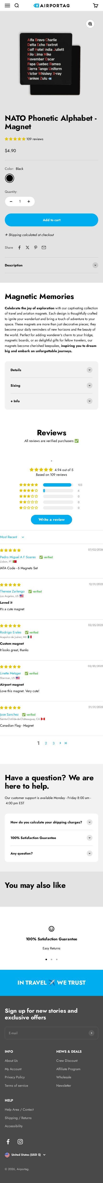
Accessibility (14, 1126)
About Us (11, 1060)
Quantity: (11, 191)
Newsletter (63, 1085)
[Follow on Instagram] (20, 1141)
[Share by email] (44, 247)
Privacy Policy (15, 1077)
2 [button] (46, 743)
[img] (10, 550)
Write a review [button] (52, 519)
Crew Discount (66, 1060)
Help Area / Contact (19, 1109)
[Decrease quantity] (11, 201)
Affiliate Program (68, 1069)
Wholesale (63, 1077)
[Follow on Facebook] (8, 1141)
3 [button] (54, 743)
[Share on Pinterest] (36, 247)
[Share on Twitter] (27, 247)
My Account (13, 1069)
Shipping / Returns (18, 1117)
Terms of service (16, 1085)
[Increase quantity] (29, 201)
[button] (15, 139)
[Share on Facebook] (19, 247)
